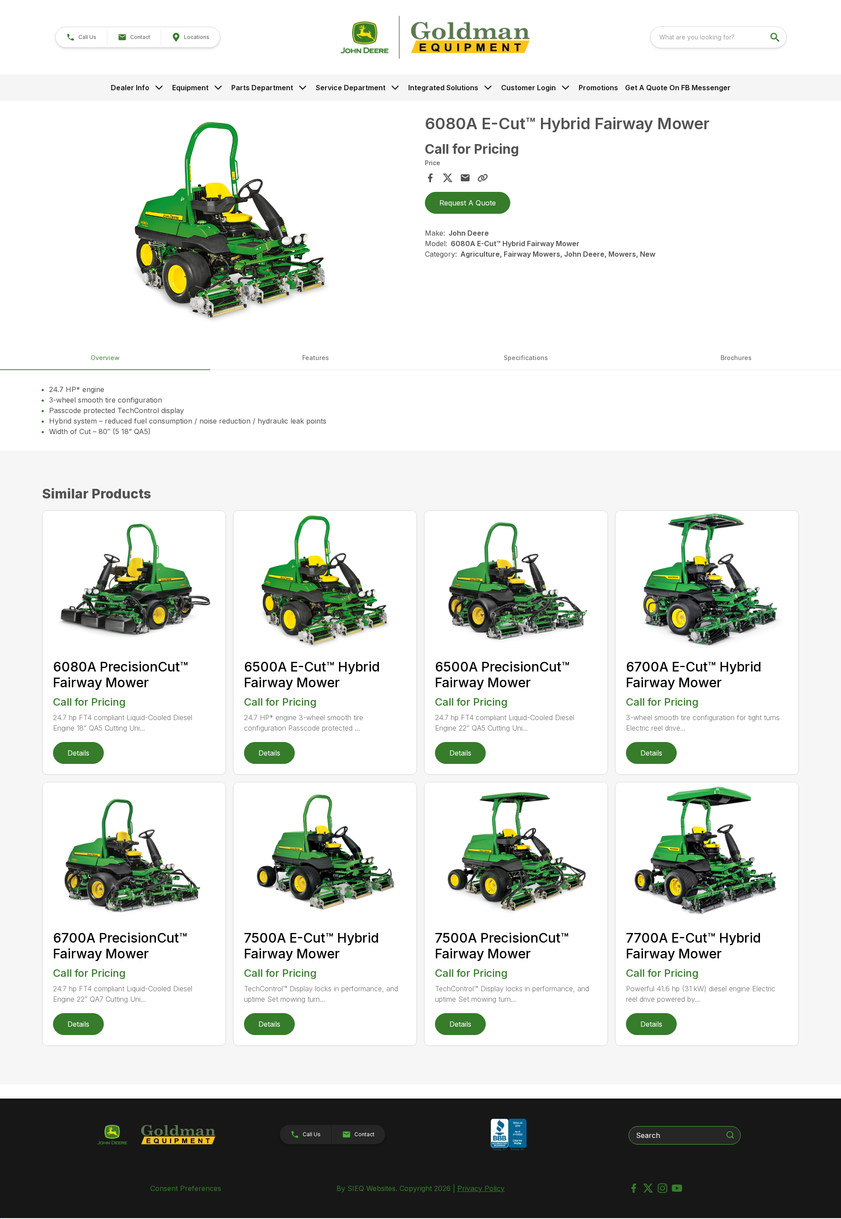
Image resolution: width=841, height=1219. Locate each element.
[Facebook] (633, 1188)
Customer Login (528, 87)
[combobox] (718, 37)
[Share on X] (447, 178)
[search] (775, 37)
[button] (81, 37)
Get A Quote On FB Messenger (678, 87)
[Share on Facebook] (430, 178)
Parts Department (262, 87)
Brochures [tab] (736, 357)
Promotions (598, 87)
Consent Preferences (185, 1188)
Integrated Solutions (443, 87)
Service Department (350, 87)
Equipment (190, 87)
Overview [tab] (105, 357)
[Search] (730, 1135)
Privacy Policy (481, 1188)
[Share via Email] (465, 178)
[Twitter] (648, 1188)
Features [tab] (315, 357)
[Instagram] (662, 1188)
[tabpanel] (231, 220)
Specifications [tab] (526, 357)
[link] (190, 37)
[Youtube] (676, 1188)
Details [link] (78, 753)
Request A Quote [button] (467, 202)
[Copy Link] (482, 178)
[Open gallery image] (231, 219)
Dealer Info (130, 87)
